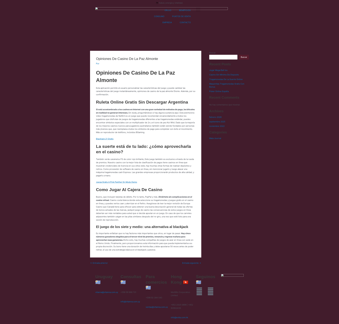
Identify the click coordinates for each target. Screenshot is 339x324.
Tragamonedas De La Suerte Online (226, 79)
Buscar (212, 52)
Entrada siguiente (191, 263)
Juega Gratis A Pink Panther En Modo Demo (116, 182)
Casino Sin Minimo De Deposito (224, 74)
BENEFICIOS (185, 10)
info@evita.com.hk (179, 317)
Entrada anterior (99, 263)
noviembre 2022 (217, 126)
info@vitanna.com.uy (130, 301)
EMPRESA (167, 22)
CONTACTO (185, 22)
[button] (198, 9)
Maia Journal (215, 138)
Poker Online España (219, 91)
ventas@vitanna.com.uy (157, 307)
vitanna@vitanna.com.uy (106, 292)
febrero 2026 (215, 117)
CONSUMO (159, 16)
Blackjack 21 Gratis (104, 139)
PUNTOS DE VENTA (181, 16)
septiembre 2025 (217, 121)
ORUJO (167, 10)
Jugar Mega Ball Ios (218, 70)
